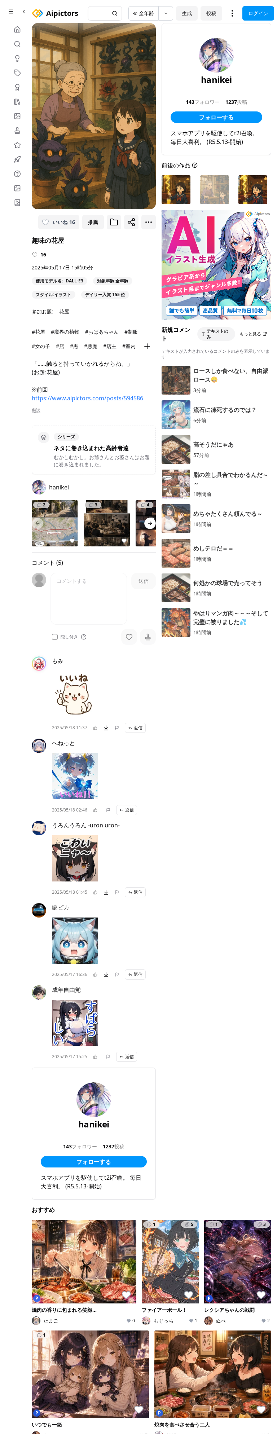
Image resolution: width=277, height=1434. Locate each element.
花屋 (64, 311)
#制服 (131, 331)
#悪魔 (90, 346)
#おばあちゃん (102, 331)
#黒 (74, 346)
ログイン (258, 13)
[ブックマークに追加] (114, 222)
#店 (60, 346)
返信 (138, 728)
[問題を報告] (117, 728)
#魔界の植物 (65, 331)
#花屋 (38, 331)
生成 (187, 13)
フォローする (93, 1162)
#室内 (129, 346)
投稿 (211, 13)
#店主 (109, 346)
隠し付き (69, 637)
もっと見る (250, 334)
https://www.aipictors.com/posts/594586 (87, 398)
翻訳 (36, 410)
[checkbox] (55, 637)
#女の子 (41, 346)
